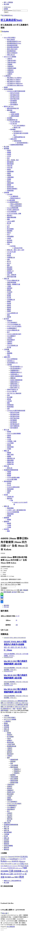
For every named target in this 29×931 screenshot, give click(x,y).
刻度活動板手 (11, 339)
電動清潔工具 (11, 458)
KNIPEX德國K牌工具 (13, 280)
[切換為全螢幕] (4, 928)
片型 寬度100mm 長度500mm (15, 85)
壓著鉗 (9, 290)
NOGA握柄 (14, 863)
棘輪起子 (9, 799)
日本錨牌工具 (11, 299)
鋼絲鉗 (9, 307)
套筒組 (9, 732)
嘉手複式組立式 (14, 424)
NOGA (3, 863)
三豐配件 (9, 74)
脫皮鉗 (9, 303)
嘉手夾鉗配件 (14, 104)
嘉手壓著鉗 (13, 100)
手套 (8, 355)
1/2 (16, 616)
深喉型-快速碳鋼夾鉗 (16, 376)
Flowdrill (7, 858)
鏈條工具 (9, 468)
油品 (8, 259)
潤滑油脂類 (10, 489)
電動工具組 (10, 454)
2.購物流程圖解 (14, 116)
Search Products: (8, 10)
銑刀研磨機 (10, 229)
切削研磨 (6, 192)
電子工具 (6, 429)
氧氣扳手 (9, 734)
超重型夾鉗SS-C (14, 382)
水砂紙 (9, 238)
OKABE (18, 863)
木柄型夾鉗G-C (14, 374)
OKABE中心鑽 (11, 251)
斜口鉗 (9, 297)
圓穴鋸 (9, 223)
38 (16, 620)
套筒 (21, 590)
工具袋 (9, 527)
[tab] (16, 605)
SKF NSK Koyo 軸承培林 (14, 393)
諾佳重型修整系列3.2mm (14, 41)
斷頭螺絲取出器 (11, 746)
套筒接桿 (12, 761)
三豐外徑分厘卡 (11, 60)
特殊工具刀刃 (11, 54)
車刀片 (9, 261)
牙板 (8, 244)
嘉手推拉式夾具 (14, 97)
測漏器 (9, 179)
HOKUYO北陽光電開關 (14, 433)
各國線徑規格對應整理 (16, 144)
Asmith (2, 856)
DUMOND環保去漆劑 (13, 487)
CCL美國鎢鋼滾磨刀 (13, 202)
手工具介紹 (13, 123)
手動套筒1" (17, 773)
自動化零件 (13, 139)
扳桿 (11, 763)
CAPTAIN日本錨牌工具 (13, 324)
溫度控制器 (10, 447)
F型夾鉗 (9, 364)
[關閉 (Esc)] (1, 928)
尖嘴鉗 (9, 294)
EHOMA (17, 856)
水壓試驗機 (10, 177)
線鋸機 (9, 452)
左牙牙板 (12, 246)
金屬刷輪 (9, 273)
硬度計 (9, 181)
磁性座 (9, 399)
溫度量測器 (10, 171)
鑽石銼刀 (9, 215)
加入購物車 (4, 588)
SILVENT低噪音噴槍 (13, 512)
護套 (8, 219)
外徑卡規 (9, 167)
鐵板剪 (9, 309)
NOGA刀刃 (8, 863)
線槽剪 (9, 301)
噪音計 (9, 150)
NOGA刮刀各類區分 (19, 125)
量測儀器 (12, 129)
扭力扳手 (9, 815)
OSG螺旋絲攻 (14, 196)
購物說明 (12, 112)
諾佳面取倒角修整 (12, 45)
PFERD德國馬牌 (11, 211)
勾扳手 (9, 738)
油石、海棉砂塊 (11, 274)
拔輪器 (9, 798)
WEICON (20, 868)
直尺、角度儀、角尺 (13, 160)
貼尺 (8, 158)
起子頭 (9, 347)
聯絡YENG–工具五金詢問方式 (12, 880)
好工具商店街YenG (11, 20)
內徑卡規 (9, 165)
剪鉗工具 (6, 278)
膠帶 (8, 493)
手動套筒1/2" (17, 769)
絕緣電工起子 (11, 792)
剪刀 (8, 234)
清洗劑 (9, 483)
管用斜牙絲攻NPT (15, 198)
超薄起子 (9, 740)
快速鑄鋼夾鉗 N (14, 370)
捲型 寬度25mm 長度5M (13, 79)
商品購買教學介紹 (12, 120)
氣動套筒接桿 (14, 759)
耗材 (21, 877)
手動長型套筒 (14, 776)
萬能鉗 (9, 317)
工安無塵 (6, 349)
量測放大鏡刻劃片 (12, 188)
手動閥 (9, 471)
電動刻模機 (10, 460)
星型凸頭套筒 (14, 778)
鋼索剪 (9, 305)
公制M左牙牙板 (18, 248)
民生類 (6, 494)
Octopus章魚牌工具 (12, 313)
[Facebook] (14, 596)
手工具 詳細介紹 (15, 121)
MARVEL (15, 861)
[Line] (14, 594)
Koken (22, 592)
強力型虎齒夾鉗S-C (15, 368)
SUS (26, 866)
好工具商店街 (11, 926)
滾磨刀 (16, 877)
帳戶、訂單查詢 (8, 2)
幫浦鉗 (9, 295)
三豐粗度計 (10, 70)
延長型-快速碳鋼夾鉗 (16, 380)
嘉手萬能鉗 (13, 102)
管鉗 (8, 315)
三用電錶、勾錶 (11, 441)
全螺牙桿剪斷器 (11, 282)
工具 (11, 874)
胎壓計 (9, 173)
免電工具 (6, 466)
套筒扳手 (9, 752)
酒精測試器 (10, 183)
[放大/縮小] (6, 928)
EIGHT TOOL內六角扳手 (14, 326)
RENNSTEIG (14, 865)
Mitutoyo (22, 861)
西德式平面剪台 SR (12, 389)
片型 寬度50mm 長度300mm (15, 83)
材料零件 (6, 529)
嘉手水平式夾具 (14, 93)
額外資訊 (6, 605)
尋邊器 (9, 152)
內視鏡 (9, 449)
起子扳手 (6, 318)
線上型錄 (6, 4)
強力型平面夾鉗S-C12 (16, 366)
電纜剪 (9, 311)
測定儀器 (8, 877)
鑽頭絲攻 (9, 242)
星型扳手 (9, 788)
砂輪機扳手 (10, 790)
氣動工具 (6, 506)
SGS (19, 866)
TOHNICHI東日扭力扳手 (14, 334)
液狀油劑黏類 (8, 481)
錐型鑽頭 (9, 230)
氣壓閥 (9, 473)
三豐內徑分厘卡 (11, 62)
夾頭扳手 (9, 320)
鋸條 (8, 265)
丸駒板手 (9, 341)
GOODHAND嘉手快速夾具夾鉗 (16, 91)
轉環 (8, 531)
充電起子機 (10, 464)
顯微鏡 (9, 185)
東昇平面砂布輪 (11, 276)
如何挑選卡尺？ (18, 131)
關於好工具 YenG (9, 106)
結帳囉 (6, 9)
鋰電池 (9, 437)
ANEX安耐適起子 (12, 322)
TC (1, 868)
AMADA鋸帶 (11, 221)
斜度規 (9, 154)
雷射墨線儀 (10, 162)
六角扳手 (9, 338)
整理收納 (6, 521)
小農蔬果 (6, 715)
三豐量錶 (9, 64)
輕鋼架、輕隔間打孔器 (13, 284)
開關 (8, 403)
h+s (19, 859)
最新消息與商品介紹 (13, 108)
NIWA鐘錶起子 (11, 336)
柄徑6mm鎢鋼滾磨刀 (16, 206)
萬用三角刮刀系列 (12, 49)
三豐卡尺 (9, 58)
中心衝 (9, 253)
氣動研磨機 (10, 514)
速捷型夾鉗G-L (14, 383)
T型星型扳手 (10, 784)
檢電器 (9, 431)
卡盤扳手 (9, 748)
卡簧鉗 (9, 286)
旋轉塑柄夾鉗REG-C (16, 372)
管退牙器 (9, 819)
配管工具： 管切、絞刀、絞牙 (15, 250)
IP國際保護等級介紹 (19, 137)
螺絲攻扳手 (10, 754)
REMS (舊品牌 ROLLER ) (6, 866)
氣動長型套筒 (14, 780)
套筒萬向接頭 (14, 782)
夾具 (8, 395)
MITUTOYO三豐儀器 (10, 56)
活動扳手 (9, 750)
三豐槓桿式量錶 (11, 68)
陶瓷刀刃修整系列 (12, 53)
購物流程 (9, 110)
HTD (24, 859)
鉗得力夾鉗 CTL (15, 387)
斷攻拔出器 (10, 742)
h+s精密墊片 (7, 76)
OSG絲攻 (9, 194)
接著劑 (9, 491)
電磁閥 (9, 475)
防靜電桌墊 (10, 405)
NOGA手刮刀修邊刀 (9, 37)
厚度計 (9, 169)
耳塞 (8, 351)
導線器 (9, 519)
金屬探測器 (10, 190)
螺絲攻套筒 (10, 794)
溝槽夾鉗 (12, 378)
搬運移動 (9, 353)
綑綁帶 (9, 523)
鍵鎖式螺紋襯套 (11, 217)
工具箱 (9, 525)
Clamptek (11, 856)
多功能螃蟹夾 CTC (12, 362)
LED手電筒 (10, 443)
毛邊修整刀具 (11, 257)
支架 (23, 874)
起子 (8, 332)
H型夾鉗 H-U (11, 361)
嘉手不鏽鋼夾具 (14, 426)
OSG (22, 863)
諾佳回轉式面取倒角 (13, 47)
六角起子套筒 (11, 744)
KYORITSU (9, 861)
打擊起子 (9, 755)
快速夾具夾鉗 (17, 141)
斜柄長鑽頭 (10, 236)
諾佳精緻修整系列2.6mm (14, 43)
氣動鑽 (9, 515)
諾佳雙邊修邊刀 (11, 51)
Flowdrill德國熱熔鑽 (12, 208)
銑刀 (8, 227)
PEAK (26, 863)
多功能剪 (9, 292)
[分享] (14, 602)
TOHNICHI (11, 868)
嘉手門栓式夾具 (14, 98)
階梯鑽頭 (9, 269)
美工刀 (9, 263)
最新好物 (6, 847)
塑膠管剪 (9, 288)
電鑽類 (9, 456)
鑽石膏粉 (9, 267)
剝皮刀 (9, 232)
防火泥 (9, 485)
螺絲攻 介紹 (17, 127)
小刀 (8, 225)
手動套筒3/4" (17, 771)
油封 (8, 408)
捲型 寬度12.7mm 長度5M (14, 77)
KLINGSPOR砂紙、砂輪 (14, 213)
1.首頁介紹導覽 (14, 114)
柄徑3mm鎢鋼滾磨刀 (16, 204)
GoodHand (13, 859)
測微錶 (12, 877)
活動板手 (9, 343)
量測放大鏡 (10, 186)
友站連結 (9, 118)
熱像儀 (9, 445)
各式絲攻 (9, 240)
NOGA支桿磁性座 (12, 359)
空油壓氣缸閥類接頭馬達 (11, 470)
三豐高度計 (10, 66)
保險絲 (9, 435)
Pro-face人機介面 (12, 391)
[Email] (14, 599)
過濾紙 (6, 87)
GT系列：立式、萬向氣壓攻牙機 (16, 510)
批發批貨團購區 (8, 89)
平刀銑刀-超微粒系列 (13, 209)
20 (18, 616)
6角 (17, 625)
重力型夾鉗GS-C (15, 385)
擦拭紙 (9, 255)
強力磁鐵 (9, 397)
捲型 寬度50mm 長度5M (13, 81)
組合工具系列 (11, 39)
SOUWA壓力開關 (12, 479)
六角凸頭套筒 (14, 765)
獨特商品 (9, 498)
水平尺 (9, 156)
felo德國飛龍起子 (12, 328)
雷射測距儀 (10, 164)
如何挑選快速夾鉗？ (22, 142)
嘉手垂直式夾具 (14, 95)
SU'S (22, 866)
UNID (16, 868)
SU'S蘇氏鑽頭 (11, 200)
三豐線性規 (10, 72)
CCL (5, 856)
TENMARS (5, 868)
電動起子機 (10, 462)
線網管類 (6, 517)
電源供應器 (10, 406)
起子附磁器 (10, 736)
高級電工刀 (10, 271)
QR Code (6, 607)
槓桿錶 (9, 175)
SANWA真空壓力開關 (13, 477)
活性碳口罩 (10, 496)
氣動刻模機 (10, 508)
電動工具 (6, 450)
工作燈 (9, 439)
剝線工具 (24, 871)
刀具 (11, 871)
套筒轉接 (12, 775)
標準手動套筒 (7, 592)
